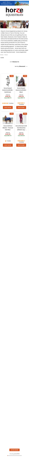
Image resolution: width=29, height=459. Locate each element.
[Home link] (2, 55)
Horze (6, 54)
